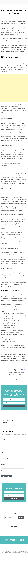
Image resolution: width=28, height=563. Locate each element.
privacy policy (23, 553)
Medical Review (13, 539)
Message (3, 439)
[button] (2, 6)
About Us (6, 539)
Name (2, 452)
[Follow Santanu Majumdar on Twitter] (23, 370)
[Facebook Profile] (21, 370)
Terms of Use (15, 541)
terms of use (17, 553)
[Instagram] (24, 370)
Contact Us (22, 541)
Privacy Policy (6, 541)
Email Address (4, 458)
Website (3, 464)
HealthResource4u (12, 378)
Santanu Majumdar (10, 16)
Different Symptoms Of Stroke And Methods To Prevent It (8, 420)
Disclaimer (21, 539)
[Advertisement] (14, 88)
